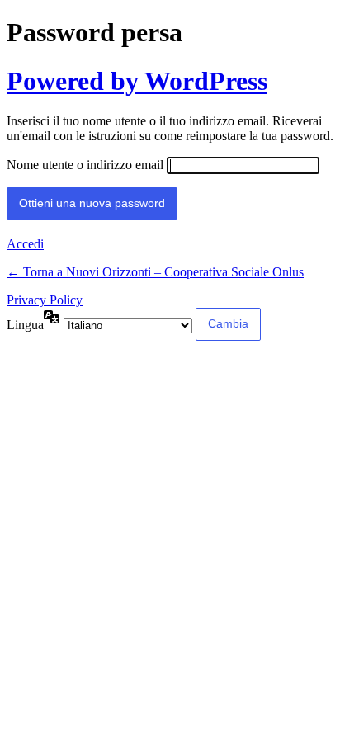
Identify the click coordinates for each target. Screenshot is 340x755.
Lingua (25, 325)
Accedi (25, 244)
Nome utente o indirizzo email (85, 165)
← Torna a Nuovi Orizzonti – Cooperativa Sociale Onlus (155, 272)
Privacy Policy (45, 300)
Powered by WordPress (137, 81)
